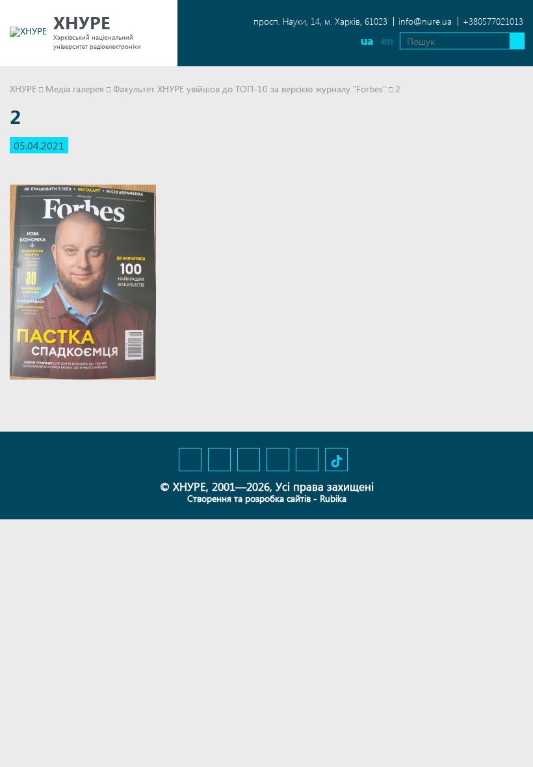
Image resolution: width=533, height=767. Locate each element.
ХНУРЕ (23, 89)
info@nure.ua (425, 21)
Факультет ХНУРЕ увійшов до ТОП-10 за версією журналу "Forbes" (249, 89)
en (387, 40)
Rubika (333, 498)
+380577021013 (493, 21)
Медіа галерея (75, 89)
